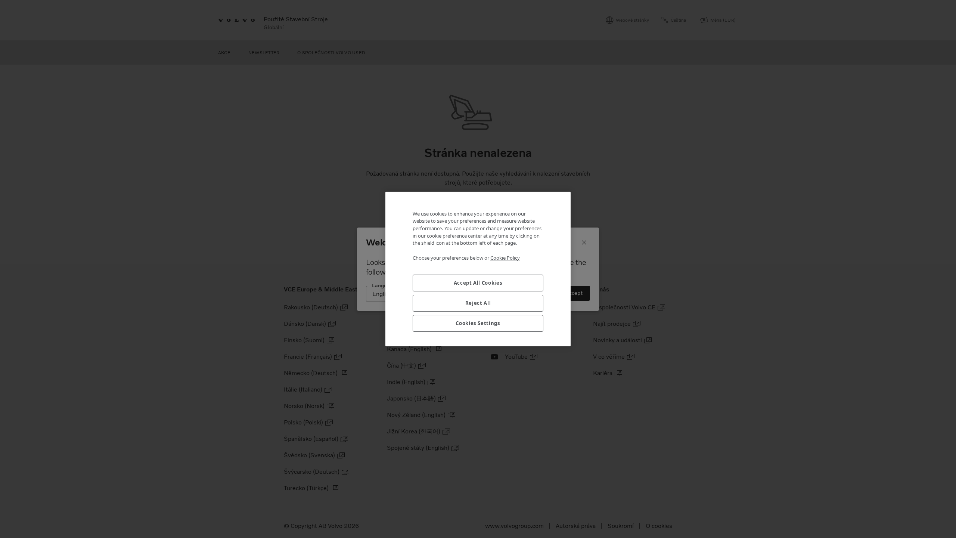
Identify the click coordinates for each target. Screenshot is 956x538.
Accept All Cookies (478, 282)
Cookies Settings (478, 323)
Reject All (478, 303)
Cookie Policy (505, 257)
